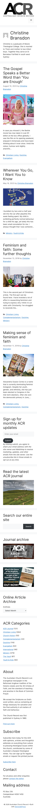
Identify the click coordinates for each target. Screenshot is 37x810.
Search (28, 526)
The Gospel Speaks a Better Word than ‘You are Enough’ (16, 75)
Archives (6, 607)
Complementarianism (12, 317)
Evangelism (7, 158)
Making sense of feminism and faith (17, 336)
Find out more (9, 724)
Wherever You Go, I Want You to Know (18, 174)
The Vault (7, 656)
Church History (9, 636)
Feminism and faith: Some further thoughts (17, 249)
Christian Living (12, 155)
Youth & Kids (18, 233)
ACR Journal (8, 629)
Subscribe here (9, 762)
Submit (8, 440)
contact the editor (16, 779)
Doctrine (23, 155)
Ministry (9, 233)
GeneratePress (20, 807)
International (8, 649)
